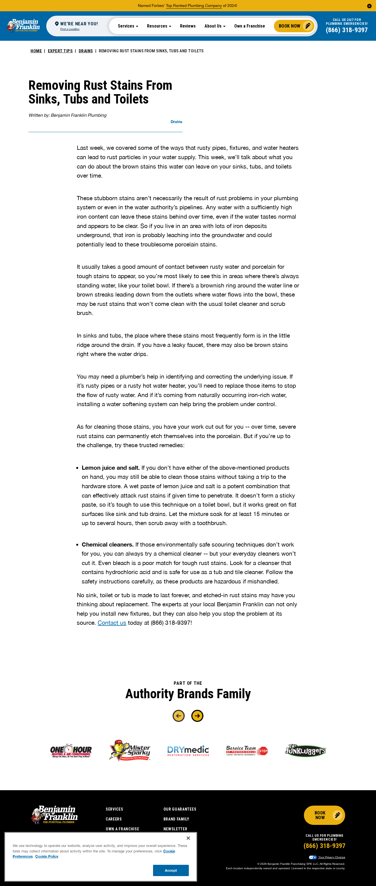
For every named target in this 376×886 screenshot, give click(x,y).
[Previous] (179, 716)
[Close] (188, 838)
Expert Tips (60, 50)
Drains (86, 50)
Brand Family (176, 819)
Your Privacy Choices (331, 857)
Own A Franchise (122, 829)
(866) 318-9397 (347, 30)
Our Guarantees (180, 809)
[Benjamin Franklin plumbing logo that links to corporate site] (23, 26)
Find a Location (70, 29)
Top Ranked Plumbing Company (194, 5)
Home (36, 50)
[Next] (197, 716)
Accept (171, 870)
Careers (114, 819)
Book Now (290, 26)
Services (114, 809)
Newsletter (175, 829)
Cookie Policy (46, 856)
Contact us (112, 622)
